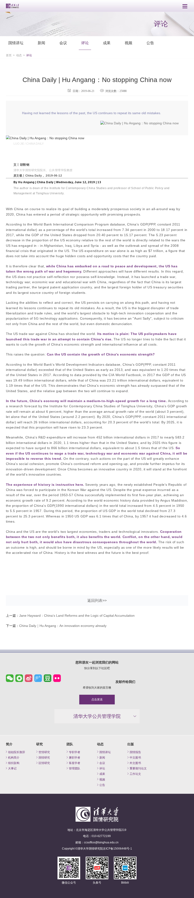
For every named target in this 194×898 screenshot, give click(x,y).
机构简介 (13, 757)
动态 (19, 55)
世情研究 (44, 752)
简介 (9, 744)
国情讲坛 (15, 43)
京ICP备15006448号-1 (117, 848)
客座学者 (74, 762)
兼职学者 (74, 757)
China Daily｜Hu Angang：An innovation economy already (62, 626)
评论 (85, 43)
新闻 (41, 43)
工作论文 (135, 773)
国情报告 (135, 752)
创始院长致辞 (16, 752)
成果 (106, 43)
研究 (39, 744)
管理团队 (74, 768)
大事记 (12, 768)
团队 (69, 744)
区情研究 (44, 762)
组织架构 (13, 762)
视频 (128, 43)
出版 (130, 744)
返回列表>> (97, 601)
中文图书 (135, 757)
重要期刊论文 (138, 768)
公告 (150, 43)
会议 (63, 43)
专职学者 (74, 752)
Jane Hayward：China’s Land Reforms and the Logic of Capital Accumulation (77, 615)
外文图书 (135, 762)
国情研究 (44, 757)
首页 (9, 55)
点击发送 (97, 699)
